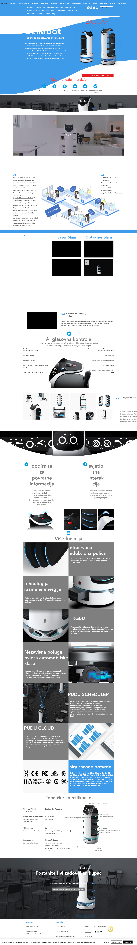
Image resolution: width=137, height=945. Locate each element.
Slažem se (128, 942)
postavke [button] (106, 942)
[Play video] (68, 135)
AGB (96, 937)
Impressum (88, 932)
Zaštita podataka (90, 942)
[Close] (135, 942)
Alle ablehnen (116, 942)
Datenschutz (88, 937)
